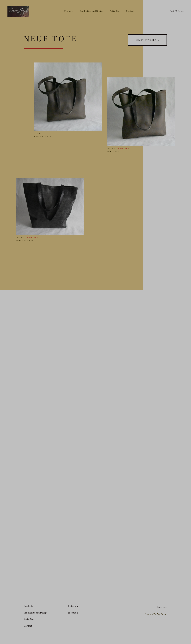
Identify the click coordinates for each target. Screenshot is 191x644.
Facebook (73, 612)
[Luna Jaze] (18, 11)
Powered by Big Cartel (156, 613)
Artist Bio (115, 11)
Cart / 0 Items (177, 11)
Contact (130, 11)
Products (68, 11)
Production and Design (91, 11)
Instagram (73, 606)
